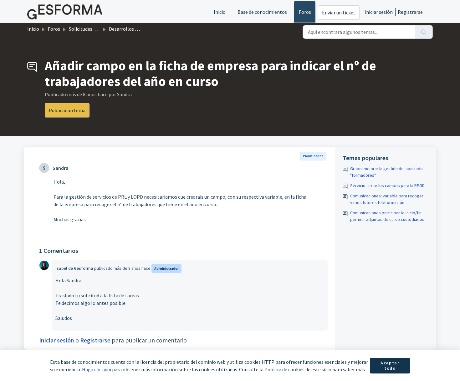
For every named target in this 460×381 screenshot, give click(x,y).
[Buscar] (424, 32)
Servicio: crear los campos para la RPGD (387, 185)
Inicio (220, 12)
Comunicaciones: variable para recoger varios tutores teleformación (386, 199)
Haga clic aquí (96, 369)
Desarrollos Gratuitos (132, 29)
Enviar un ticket (338, 12)
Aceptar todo (390, 365)
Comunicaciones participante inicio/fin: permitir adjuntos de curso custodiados (387, 216)
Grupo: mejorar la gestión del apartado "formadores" (386, 172)
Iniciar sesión (379, 12)
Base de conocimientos (262, 12)
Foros (305, 12)
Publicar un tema (67, 110)
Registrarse (410, 12)
